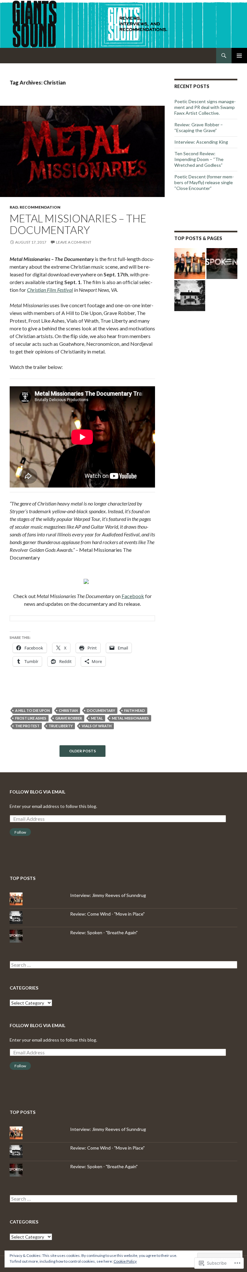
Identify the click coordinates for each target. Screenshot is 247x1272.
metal (97, 718)
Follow (20, 832)
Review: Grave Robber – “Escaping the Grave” (198, 127)
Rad (14, 207)
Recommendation (40, 207)
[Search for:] (123, 965)
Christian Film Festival (50, 290)
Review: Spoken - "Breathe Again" (104, 932)
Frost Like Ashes (30, 718)
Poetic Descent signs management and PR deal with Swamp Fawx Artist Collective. (205, 107)
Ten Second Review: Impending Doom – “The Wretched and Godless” (199, 159)
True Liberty (61, 726)
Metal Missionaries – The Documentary (78, 224)
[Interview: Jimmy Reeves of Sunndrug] (189, 263)
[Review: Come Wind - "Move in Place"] (189, 295)
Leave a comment (73, 242)
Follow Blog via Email (37, 791)
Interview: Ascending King (201, 142)
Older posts (82, 751)
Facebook (133, 596)
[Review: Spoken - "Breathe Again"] (221, 263)
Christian (68, 710)
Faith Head (134, 710)
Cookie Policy (125, 1261)
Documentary (101, 710)
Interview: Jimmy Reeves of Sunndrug (108, 895)
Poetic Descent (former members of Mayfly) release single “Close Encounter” (204, 182)
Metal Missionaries (130, 718)
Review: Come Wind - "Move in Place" (107, 914)
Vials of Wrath (97, 726)
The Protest (27, 726)
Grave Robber (68, 718)
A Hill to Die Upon (32, 710)
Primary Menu (239, 55)
